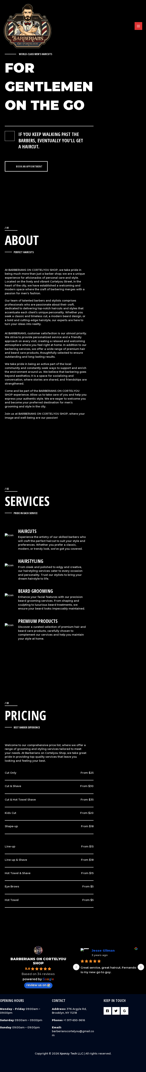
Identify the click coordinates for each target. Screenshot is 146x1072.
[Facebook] (107, 1011)
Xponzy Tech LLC (71, 1053)
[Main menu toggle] (138, 26)
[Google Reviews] (124, 1011)
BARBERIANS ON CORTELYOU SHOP (38, 961)
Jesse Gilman (103, 950)
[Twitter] (116, 1011)
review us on (36, 985)
